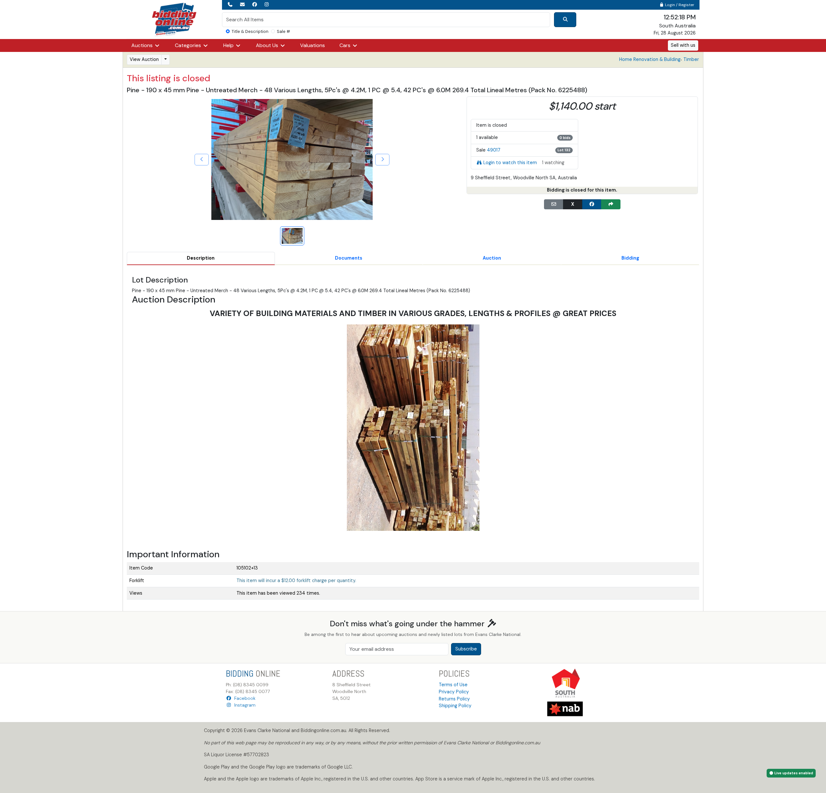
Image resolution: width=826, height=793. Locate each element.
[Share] (610, 204)
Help (229, 45)
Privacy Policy (454, 692)
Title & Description (250, 31)
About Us (267, 45)
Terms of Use (453, 685)
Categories (188, 45)
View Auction (144, 59)
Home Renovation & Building (649, 59)
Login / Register (679, 4)
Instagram (244, 705)
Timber (691, 59)
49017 (493, 150)
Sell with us (683, 45)
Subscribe (466, 649)
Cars (345, 45)
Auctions (142, 45)
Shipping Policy (455, 706)
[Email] (553, 204)
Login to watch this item (510, 162)
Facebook (244, 698)
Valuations (312, 45)
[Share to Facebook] (591, 204)
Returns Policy (454, 699)
